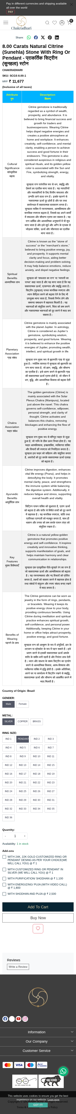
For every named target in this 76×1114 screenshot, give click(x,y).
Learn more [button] (53, 1099)
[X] (12, 1019)
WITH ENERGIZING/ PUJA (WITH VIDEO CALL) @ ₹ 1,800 (37, 886)
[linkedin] (56, 37)
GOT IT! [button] (38, 1105)
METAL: (7, 715)
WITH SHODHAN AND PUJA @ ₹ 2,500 (32, 893)
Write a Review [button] (18, 966)
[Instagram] (25, 1019)
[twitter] (42, 37)
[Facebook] (5, 1019)
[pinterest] (49, 37)
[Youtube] (18, 1019)
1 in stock (22, 843)
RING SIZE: (9, 732)
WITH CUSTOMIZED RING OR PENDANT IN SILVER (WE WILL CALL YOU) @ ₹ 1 (35, 871)
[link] (47, 22)
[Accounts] (62, 22)
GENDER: (8, 698)
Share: (20, 37)
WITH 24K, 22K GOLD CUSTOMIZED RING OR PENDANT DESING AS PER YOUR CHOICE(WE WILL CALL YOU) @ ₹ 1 (37, 860)
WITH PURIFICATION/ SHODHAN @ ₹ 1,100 (35, 878)
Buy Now (38, 918)
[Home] (24, 25)
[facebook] (35, 37)
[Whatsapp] (28, 37)
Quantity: (8, 829)
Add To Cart (38, 907)
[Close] (71, 4)
